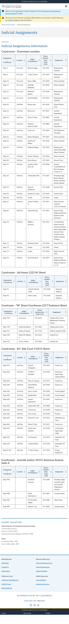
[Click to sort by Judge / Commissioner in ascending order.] (39, 60)
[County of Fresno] (11, 7)
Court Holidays (41, 580)
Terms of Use (27, 613)
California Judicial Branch (9, 580)
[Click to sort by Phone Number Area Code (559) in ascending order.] (50, 60)
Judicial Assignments (43, 567)
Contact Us (5, 567)
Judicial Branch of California (34, 1)
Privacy (3, 613)
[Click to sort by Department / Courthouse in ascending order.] (13, 60)
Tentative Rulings (41, 571)
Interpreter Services (42, 584)
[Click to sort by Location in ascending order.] (24, 60)
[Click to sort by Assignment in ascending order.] (65, 60)
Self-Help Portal (6, 588)
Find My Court (6, 584)
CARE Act (11, 20)
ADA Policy (5, 563)
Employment (5, 571)
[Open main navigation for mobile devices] (66, 6)
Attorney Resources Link (44, 563)
